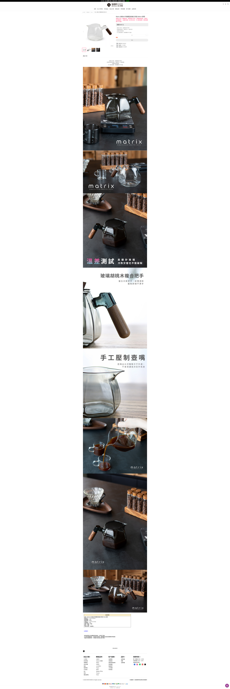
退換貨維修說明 (112, 662)
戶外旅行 (86, 669)
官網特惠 (123, 662)
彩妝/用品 (86, 660)
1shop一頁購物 (115, 687)
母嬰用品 (86, 662)
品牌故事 (123, 659)
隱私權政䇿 (115, 648)
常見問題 (110, 664)
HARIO (97, 664)
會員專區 (110, 659)
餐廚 (85, 666)
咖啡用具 (86, 667)
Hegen (97, 667)
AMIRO (97, 659)
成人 (85, 671)
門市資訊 (110, 669)
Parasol (98, 673)
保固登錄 (110, 660)
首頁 (84, 12)
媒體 (122, 660)
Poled (97, 674)
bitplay (97, 662)
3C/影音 (85, 659)
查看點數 (127, 0)
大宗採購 (110, 667)
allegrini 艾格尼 (99, 660)
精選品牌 (88, 12)
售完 (132, 40)
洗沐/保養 (86, 664)
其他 (85, 673)
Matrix (92, 12)
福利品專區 (86, 674)
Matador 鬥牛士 (99, 671)
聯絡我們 (110, 666)
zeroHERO (98, 666)
